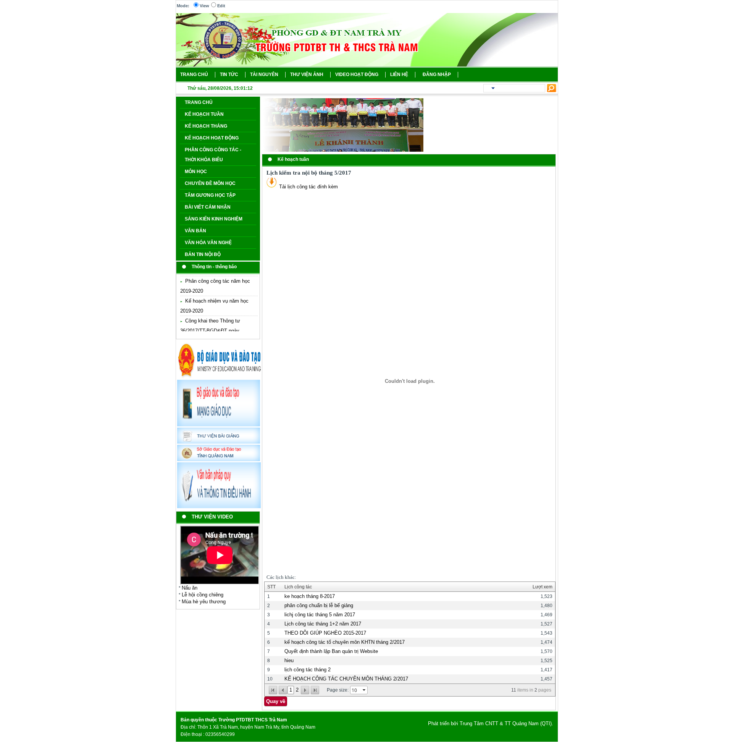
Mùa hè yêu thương (204, 601)
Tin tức (229, 74)
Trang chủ (194, 74)
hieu (289, 660)
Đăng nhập (437, 74)
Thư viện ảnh (306, 74)
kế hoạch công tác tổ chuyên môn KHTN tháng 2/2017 (344, 642)
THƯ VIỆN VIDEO (212, 517)
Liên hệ (399, 74)
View (204, 5)
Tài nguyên (264, 74)
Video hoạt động (356, 74)
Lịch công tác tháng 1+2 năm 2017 (322, 624)
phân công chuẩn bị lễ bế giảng (318, 605)
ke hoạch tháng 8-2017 (309, 596)
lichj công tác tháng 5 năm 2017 (319, 614)
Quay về (275, 701)
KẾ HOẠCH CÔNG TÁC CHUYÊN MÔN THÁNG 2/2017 (346, 679)
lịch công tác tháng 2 (307, 669)
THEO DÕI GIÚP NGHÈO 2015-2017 (325, 633)
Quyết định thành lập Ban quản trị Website (331, 651)
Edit (221, 5)
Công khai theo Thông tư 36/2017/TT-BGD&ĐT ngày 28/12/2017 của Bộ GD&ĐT (210, 330)
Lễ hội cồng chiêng (202, 595)
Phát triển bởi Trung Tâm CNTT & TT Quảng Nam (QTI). (490, 723)
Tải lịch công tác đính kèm (308, 187)
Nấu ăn (189, 588)
